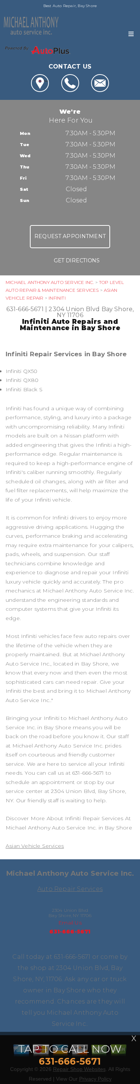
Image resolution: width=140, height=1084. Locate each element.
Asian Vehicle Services (35, 846)
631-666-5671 (25, 309)
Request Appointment (70, 236)
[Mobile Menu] (131, 34)
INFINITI (57, 298)
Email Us (70, 922)
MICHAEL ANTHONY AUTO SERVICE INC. (50, 282)
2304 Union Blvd (74, 309)
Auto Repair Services (70, 888)
